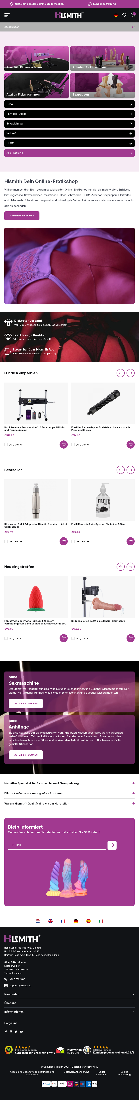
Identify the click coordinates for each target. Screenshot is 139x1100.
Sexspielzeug (15, 123)
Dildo (10, 104)
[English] (50, 921)
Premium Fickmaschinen (24, 67)
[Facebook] (6, 1032)
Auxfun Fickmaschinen (23, 94)
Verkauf (11, 133)
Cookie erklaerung (124, 1073)
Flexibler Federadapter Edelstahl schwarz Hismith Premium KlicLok (100, 428)
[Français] (63, 921)
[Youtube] (21, 1032)
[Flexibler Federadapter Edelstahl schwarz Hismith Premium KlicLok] (103, 403)
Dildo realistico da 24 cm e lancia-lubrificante (98, 621)
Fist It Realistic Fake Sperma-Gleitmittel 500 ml (98, 524)
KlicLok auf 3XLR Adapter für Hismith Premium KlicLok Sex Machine (36, 525)
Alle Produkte (15, 153)
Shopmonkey (90, 1066)
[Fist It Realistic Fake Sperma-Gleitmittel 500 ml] (103, 500)
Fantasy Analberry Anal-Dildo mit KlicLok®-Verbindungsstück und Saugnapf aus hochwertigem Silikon (34, 622)
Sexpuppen (81, 94)
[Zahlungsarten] (46, 1084)
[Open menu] (7, 15)
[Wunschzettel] (124, 15)
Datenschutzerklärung (76, 1072)
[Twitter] (16, 1032)
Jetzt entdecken (25, 703)
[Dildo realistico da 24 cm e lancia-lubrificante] (103, 597)
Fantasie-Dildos (16, 113)
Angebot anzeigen (22, 215)
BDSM (10, 143)
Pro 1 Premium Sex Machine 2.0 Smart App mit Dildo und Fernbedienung (34, 428)
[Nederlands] (38, 921)
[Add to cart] (64, 444)
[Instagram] (11, 1032)
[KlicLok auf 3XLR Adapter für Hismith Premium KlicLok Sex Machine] (36, 500)
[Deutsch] (76, 921)
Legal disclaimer (102, 1073)
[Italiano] (101, 921)
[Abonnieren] (112, 845)
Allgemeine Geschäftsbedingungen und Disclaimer (32, 1073)
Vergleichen (16, 444)
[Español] (88, 921)
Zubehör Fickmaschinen (90, 67)
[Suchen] (133, 26)
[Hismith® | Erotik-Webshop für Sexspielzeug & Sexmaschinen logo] (69, 17)
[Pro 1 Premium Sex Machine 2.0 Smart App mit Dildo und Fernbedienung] (36, 403)
